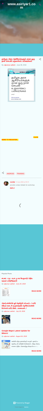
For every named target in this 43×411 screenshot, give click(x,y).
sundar (12, 182)
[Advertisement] (21, 33)
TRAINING (20, 174)
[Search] (40, 5)
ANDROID (10, 174)
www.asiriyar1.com (21, 5)
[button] (40, 59)
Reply (12, 188)
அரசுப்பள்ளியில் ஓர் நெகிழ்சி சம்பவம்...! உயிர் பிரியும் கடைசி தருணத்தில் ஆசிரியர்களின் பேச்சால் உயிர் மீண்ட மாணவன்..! (19, 305)
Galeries (26, 407)
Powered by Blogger (23, 403)
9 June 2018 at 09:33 (22, 182)
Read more (36, 291)
